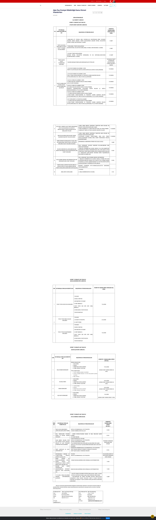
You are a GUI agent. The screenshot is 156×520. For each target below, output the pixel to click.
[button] (99, 12)
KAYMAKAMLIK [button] (68, 5)
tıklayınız (103, 518)
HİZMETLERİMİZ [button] (91, 5)
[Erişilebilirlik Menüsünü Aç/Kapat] (152, 516)
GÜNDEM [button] (100, 5)
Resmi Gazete (88, 513)
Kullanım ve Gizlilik (78, 513)
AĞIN (75, 5)
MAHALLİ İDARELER (81, 5)
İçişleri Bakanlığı (98, 1)
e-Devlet (92, 1)
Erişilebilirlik (68, 513)
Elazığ (105, 1)
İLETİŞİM (106, 5)
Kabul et (107, 518)
